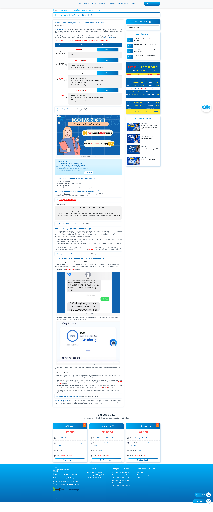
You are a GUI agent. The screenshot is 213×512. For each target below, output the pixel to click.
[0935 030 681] (208, 494)
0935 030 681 (75, 481)
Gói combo (111, 4)
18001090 (70, 484)
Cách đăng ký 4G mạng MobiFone (68, 224)
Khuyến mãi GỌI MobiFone (120, 483)
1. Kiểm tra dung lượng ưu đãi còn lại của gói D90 (69, 170)
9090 (78, 484)
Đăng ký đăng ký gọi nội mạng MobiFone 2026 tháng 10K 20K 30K (149, 127)
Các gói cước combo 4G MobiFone (69, 254)
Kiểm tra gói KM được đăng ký (120, 480)
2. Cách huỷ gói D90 (62, 172)
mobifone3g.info (109, 37)
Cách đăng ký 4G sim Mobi (94, 472)
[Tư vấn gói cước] (208, 501)
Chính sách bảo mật (142, 477)
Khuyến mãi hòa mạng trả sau (120, 477)
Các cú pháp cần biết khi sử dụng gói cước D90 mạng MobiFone (72, 168)
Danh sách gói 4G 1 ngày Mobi (95, 475)
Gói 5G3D (106, 426)
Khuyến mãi (119, 4)
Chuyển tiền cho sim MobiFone (68, 111)
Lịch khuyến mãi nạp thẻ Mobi (120, 472)
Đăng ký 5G (103, 4)
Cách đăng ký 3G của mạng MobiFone (70, 396)
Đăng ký (107, 49)
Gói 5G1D (69, 426)
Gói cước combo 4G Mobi (94, 477)
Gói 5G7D (143, 426)
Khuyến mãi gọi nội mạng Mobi (121, 485)
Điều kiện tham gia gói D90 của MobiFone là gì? (68, 167)
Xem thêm (89, 172)
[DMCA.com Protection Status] (58, 489)
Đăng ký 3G (94, 4)
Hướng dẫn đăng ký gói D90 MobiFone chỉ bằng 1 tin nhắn (70, 165)
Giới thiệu (140, 472)
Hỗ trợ (126, 4)
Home (79, 4)
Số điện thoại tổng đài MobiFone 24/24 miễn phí (71, 15)
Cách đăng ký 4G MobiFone (67, 109)
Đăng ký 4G (86, 4)
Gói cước (132, 4)
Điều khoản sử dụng (143, 475)
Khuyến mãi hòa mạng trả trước (121, 475)
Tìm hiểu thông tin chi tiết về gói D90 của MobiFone (69, 163)
